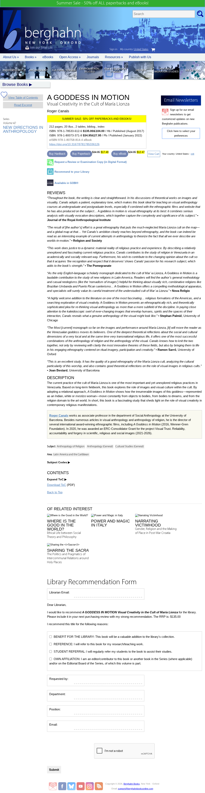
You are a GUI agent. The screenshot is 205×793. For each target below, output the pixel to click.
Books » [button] (30, 57)
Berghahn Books (132, 784)
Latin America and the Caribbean (71, 454)
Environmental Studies (89, 70)
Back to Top (54, 492)
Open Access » (70, 57)
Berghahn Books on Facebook (62, 786)
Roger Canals (58, 415)
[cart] (153, 49)
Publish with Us (140, 57)
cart (153, 50)
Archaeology (38, 70)
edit (192, 154)
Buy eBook (119, 153)
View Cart (153, 153)
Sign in (113, 49)
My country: (134, 49)
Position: (54, 709)
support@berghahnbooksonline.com (135, 788)
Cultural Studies (64, 70)
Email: (53, 724)
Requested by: (58, 678)
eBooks (47, 57)
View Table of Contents (23, 97)
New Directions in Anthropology (23, 129)
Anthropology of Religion (70, 446)
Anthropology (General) (100, 446)
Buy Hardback (57, 153)
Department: (57, 694)
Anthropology (13, 70)
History (141, 70)
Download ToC (56, 485)
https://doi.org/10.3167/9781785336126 (74, 144)
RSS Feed (98, 786)
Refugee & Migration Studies (166, 70)
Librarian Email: (59, 592)
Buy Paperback (81, 153)
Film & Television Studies (115, 70)
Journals (93, 57)
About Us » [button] (11, 57)
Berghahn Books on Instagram (89, 786)
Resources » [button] (114, 57)
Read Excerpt (23, 105)
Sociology (192, 70)
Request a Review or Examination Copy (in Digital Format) (90, 161)
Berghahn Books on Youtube (80, 786)
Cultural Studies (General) (130, 446)
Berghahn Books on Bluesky (71, 786)
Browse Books (15, 84)
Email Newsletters (53, 786)
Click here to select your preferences (181, 133)
